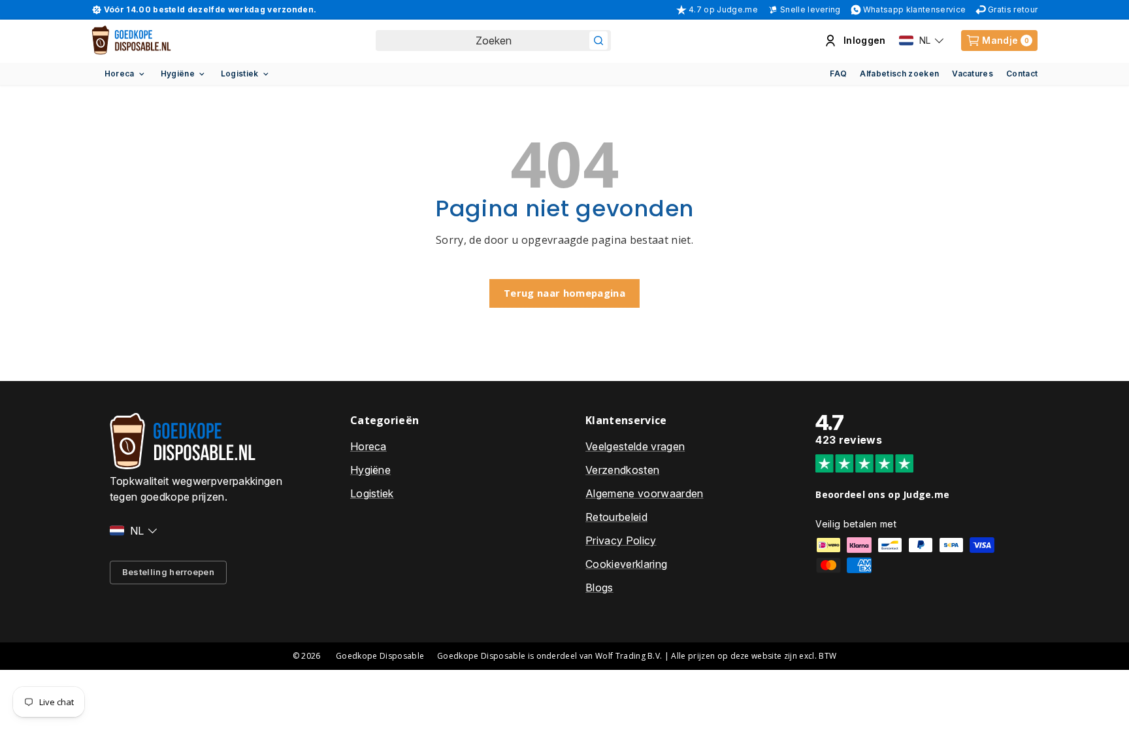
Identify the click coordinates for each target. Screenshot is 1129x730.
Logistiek (240, 73)
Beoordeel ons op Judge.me (882, 494)
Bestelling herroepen (168, 572)
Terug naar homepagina (564, 292)
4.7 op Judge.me (723, 9)
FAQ (838, 73)
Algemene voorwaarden (644, 493)
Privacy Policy (620, 540)
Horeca (120, 73)
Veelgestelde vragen (635, 446)
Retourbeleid (616, 516)
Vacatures (972, 73)
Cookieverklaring (626, 564)
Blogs (599, 587)
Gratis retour (1013, 9)
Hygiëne (178, 73)
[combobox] (493, 40)
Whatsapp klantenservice (914, 9)
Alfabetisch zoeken (899, 73)
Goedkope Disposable (380, 655)
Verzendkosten (622, 469)
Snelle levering (810, 9)
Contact (1022, 73)
